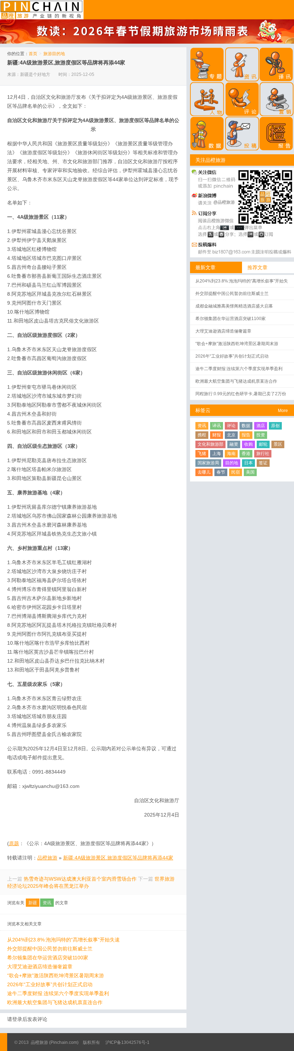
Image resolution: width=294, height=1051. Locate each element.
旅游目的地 (54, 53)
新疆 (32, 902)
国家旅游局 (208, 462)
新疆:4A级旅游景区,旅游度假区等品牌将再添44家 (66, 62)
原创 (275, 425)
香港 (246, 453)
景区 (278, 444)
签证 (263, 462)
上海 (216, 453)
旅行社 (262, 453)
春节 (221, 472)
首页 (33, 53)
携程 (202, 434)
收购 (248, 444)
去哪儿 (204, 472)
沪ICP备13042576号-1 (127, 1042)
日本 (248, 462)
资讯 (47, 902)
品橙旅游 (42, 9)
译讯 (216, 425)
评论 (231, 425)
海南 (231, 453)
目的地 (231, 462)
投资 (260, 434)
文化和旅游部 (210, 444)
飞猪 (202, 453)
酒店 (260, 425)
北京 (231, 434)
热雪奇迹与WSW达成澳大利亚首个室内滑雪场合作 (80, 879)
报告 (246, 434)
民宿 (235, 472)
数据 (246, 425)
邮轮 (263, 444)
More (283, 410)
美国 (250, 472)
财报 (216, 434)
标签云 (202, 410)
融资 (233, 444)
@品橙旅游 (224, 202)
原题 (14, 843)
